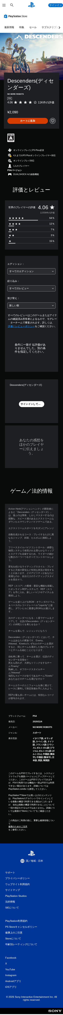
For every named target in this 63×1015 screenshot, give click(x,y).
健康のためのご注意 (17, 826)
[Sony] (55, 1013)
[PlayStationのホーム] (31, 5)
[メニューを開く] (4, 5)
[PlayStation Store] (16, 16)
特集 (21, 27)
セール (33, 27)
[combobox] (31, 271)
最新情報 (9, 27)
